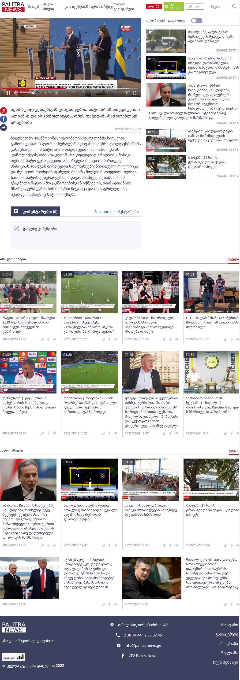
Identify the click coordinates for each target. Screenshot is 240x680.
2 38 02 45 (153, 635)
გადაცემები (75, 6)
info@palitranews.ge (143, 645)
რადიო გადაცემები (124, 6)
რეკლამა (229, 652)
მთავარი (35, 6)
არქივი (108, 6)
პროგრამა (93, 6)
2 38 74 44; (133, 635)
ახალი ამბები (48, 6)
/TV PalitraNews (143, 655)
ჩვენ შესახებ (225, 662)
